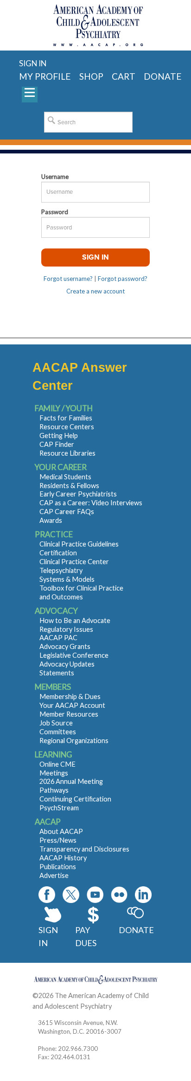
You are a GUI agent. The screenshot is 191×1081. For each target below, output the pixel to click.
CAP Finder (56, 444)
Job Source (56, 723)
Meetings (53, 773)
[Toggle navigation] (30, 94)
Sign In (48, 936)
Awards (50, 520)
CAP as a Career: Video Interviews (90, 503)
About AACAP (61, 831)
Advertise (54, 875)
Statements (56, 673)
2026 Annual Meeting (71, 781)
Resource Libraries (67, 453)
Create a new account (95, 291)
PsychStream (59, 808)
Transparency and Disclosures (84, 849)
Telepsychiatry (61, 570)
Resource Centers (66, 427)
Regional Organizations (73, 740)
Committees (57, 732)
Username (55, 176)
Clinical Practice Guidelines (79, 544)
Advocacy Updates (67, 664)
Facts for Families (65, 418)
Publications (57, 867)
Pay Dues (85, 936)
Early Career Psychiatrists (78, 494)
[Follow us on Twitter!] (71, 894)
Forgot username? (68, 278)
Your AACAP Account (72, 705)
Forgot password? (122, 278)
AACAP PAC (58, 638)
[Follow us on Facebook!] (46, 894)
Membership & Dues (70, 696)
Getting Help (58, 435)
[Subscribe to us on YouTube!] (95, 894)
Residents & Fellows (69, 486)
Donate (136, 930)
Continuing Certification (75, 799)
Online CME (57, 764)
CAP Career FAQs (66, 511)
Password (54, 212)
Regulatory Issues (66, 629)
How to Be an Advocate (74, 620)
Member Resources (68, 714)
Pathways (54, 790)
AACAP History (63, 858)
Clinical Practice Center (74, 562)
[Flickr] (119, 894)
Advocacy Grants (64, 646)
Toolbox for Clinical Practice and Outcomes (81, 592)
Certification (58, 553)
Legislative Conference (73, 655)
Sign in (32, 63)
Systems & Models (67, 579)
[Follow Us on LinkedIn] (143, 894)
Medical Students (65, 477)
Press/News (57, 840)
